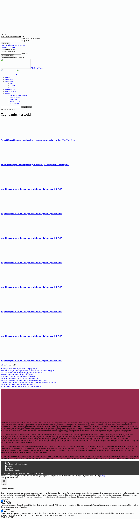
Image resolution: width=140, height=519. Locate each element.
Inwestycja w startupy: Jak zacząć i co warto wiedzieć (19, 378)
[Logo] (9, 74)
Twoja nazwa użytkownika (30, 38)
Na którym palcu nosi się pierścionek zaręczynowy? (19, 369)
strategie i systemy (16, 101)
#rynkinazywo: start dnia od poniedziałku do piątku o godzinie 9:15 (31, 189)
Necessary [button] (4, 499)
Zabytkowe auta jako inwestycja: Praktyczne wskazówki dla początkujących (27, 371)
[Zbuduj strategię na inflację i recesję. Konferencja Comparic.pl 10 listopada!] (18, 160)
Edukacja (7, 77)
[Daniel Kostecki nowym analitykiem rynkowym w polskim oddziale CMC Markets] (18, 136)
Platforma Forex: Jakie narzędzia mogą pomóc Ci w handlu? (22, 372)
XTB (11, 83)
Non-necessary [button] (6, 509)
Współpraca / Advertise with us (16, 464)
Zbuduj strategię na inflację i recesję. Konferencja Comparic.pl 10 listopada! (35, 164)
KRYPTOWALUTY (10, 91)
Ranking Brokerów (10, 89)
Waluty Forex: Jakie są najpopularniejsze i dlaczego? (19, 376)
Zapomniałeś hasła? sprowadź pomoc (14, 45)
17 (6, 365)
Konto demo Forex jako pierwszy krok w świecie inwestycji (21, 386)
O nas (7, 462)
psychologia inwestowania (19, 95)
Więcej (102, 476)
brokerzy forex (9, 81)
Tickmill (12, 87)
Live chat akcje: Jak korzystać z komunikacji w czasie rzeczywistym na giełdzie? (29, 382)
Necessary (7, 501)
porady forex (14, 99)
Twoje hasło (25, 41)
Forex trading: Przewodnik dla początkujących (17, 374)
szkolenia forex (9, 79)
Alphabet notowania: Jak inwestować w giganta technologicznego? (24, 380)
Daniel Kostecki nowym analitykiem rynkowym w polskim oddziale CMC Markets (38, 140)
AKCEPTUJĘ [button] (95, 476)
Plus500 (12, 85)
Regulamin (9, 468)
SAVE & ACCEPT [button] (7, 517)
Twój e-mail (25, 53)
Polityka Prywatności (8, 47)
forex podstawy (15, 103)
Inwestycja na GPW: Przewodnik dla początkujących (19, 384)
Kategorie (7, 93)
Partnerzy (8, 466)
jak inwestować (15, 97)
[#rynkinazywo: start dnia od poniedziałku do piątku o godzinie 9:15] (16, 185)
